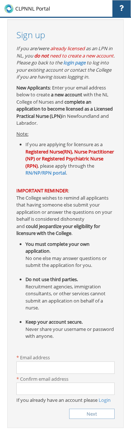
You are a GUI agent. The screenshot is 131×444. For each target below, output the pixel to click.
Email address (35, 357)
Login (105, 400)
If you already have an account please (63, 400)
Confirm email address (44, 379)
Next (92, 414)
